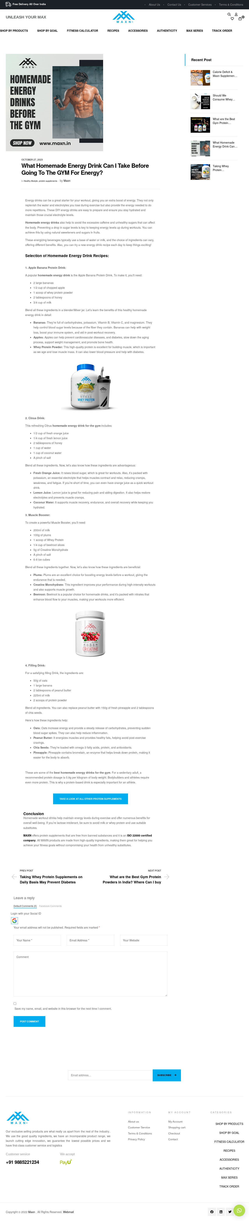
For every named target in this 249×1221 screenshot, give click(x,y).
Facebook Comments (50, 906)
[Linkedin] (221, 1212)
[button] (239, 1210)
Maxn (67, 181)
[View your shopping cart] (239, 19)
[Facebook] (212, 1212)
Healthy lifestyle (31, 181)
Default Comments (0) (25, 906)
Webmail (68, 1212)
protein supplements (48, 181)
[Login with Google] (14, 920)
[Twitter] (230, 1212)
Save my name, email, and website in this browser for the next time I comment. (63, 1008)
